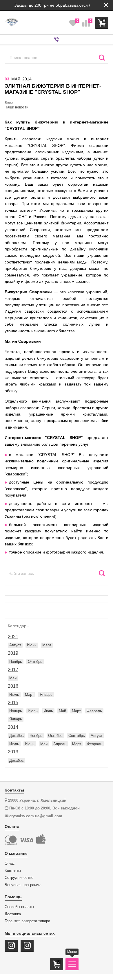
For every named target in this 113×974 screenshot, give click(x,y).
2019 (13, 653)
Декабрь (16, 735)
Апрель (59, 744)
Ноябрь (15, 661)
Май (13, 678)
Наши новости (16, 105)
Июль (14, 694)
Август (15, 645)
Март (46, 645)
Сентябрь (76, 735)
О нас (10, 864)
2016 (13, 686)
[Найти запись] (101, 573)
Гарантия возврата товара (27, 921)
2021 (13, 636)
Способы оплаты (19, 907)
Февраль (94, 711)
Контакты (13, 871)
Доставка (13, 914)
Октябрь (35, 661)
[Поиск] (101, 57)
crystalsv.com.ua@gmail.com (35, 816)
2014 (13, 727)
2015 (13, 702)
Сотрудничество (19, 878)
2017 (13, 669)
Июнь (32, 645)
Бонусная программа (23, 885)
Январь (46, 694)
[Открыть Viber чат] (56, 39)
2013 (13, 751)
